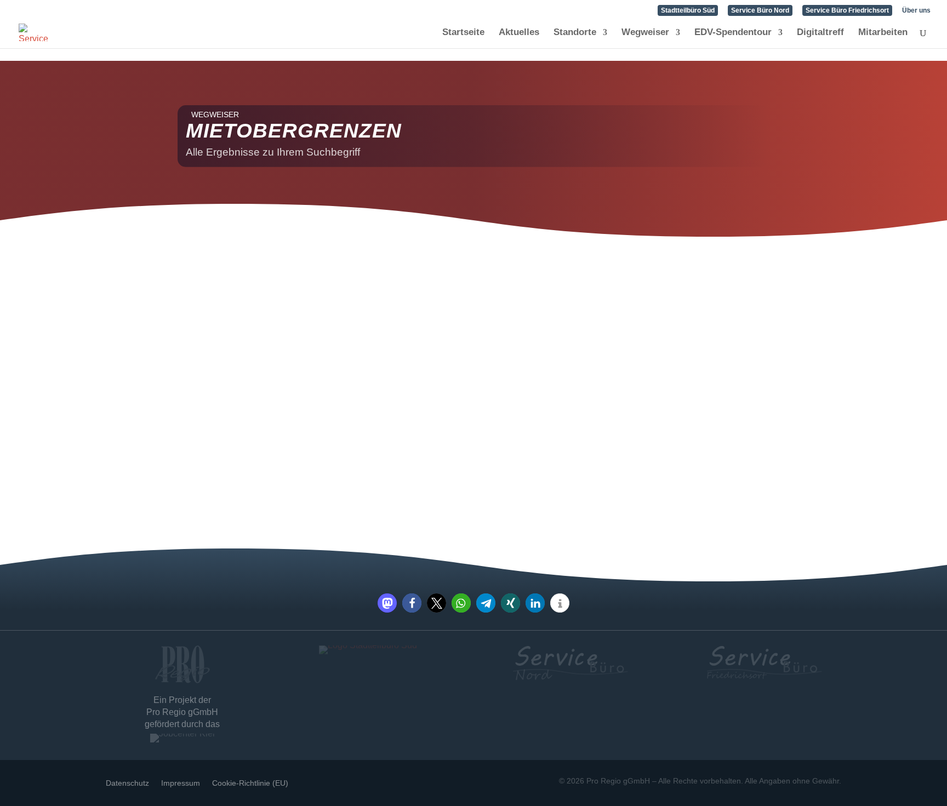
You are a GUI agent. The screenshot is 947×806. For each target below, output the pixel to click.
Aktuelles (519, 32)
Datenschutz (127, 783)
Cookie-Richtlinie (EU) (250, 783)
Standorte (575, 32)
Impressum (180, 783)
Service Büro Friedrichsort (847, 10)
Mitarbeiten (883, 32)
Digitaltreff (820, 32)
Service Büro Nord (760, 10)
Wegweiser (645, 32)
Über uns (916, 10)
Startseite (463, 32)
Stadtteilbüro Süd (688, 10)
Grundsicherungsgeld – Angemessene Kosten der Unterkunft (260, 294)
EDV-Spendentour (733, 32)
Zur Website (214, 458)
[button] (387, 603)
